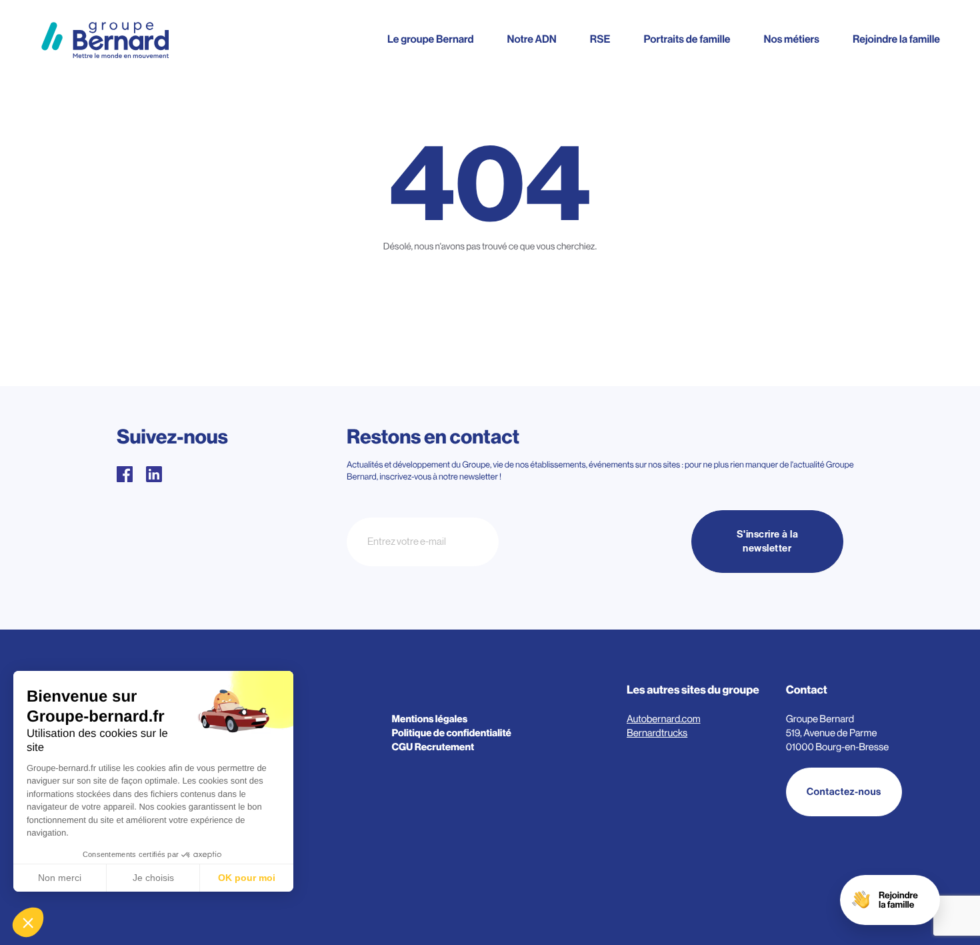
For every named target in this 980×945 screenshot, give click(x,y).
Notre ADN (531, 39)
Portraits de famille (686, 39)
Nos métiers (791, 39)
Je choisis (153, 877)
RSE (600, 39)
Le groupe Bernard (430, 39)
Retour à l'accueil (490, 308)
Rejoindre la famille (896, 39)
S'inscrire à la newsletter (768, 542)
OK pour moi (246, 877)
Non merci (59, 877)
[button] (28, 922)
